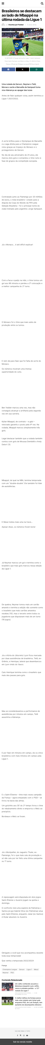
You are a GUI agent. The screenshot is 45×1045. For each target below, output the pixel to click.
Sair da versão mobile (22, 1042)
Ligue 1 (29, 969)
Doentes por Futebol (16, 25)
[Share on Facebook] (8, 69)
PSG (12, 973)
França (4, 965)
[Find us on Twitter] (21, 1035)
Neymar (5, 973)
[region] (22, 76)
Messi (36, 969)
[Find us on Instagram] (24, 1035)
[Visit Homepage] (22, 3)
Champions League (10, 969)
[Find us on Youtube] (27, 1035)
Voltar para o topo (22, 1031)
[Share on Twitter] (22, 69)
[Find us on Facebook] (17, 1035)
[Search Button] (42, 3)
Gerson (21, 969)
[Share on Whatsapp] (36, 69)
